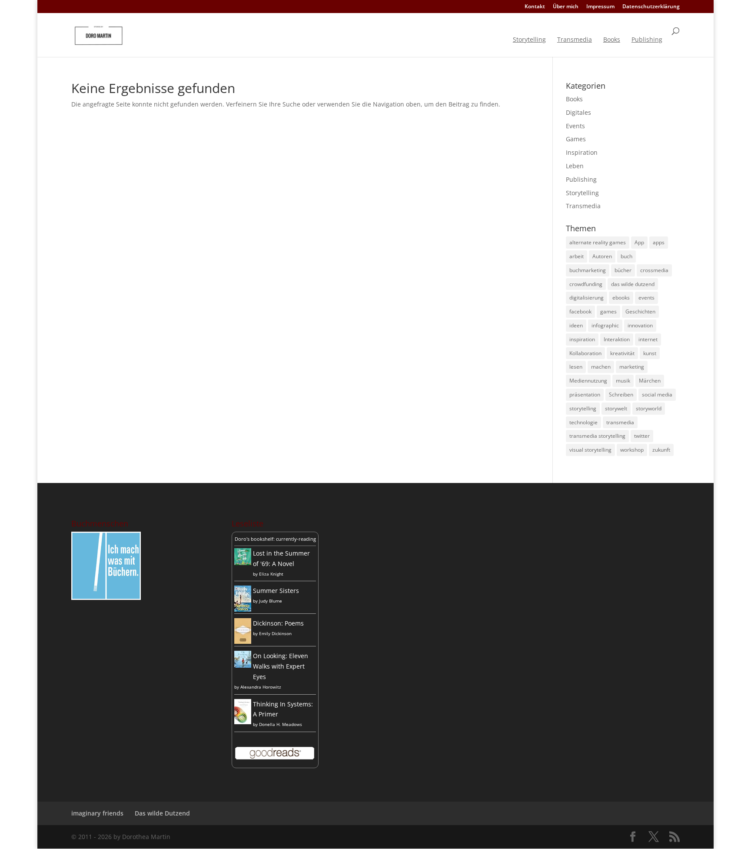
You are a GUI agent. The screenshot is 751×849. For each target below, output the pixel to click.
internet (648, 339)
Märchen (650, 380)
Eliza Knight (271, 574)
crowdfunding (585, 284)
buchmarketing (587, 270)
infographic (605, 325)
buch (626, 256)
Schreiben (621, 394)
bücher (623, 270)
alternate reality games (597, 242)
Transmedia (574, 40)
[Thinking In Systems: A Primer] (242, 722)
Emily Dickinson (275, 633)
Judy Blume (270, 601)
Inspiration (582, 152)
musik (623, 380)
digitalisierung (586, 297)
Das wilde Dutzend (162, 813)
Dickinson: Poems (278, 623)
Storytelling (529, 40)
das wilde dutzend (633, 284)
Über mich (565, 7)
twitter (642, 435)
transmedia (620, 422)
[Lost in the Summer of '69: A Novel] (242, 563)
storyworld (648, 408)
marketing (631, 366)
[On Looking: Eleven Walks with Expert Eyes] (242, 665)
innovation (640, 325)
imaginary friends (97, 813)
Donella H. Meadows (280, 724)
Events (575, 126)
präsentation (584, 394)
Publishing (646, 40)
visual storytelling (590, 449)
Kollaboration (585, 353)
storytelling (582, 408)
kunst (649, 353)
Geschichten (640, 311)
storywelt (616, 408)
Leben (575, 166)
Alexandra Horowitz (260, 687)
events (646, 297)
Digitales (578, 112)
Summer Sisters (276, 590)
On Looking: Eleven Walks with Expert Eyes (280, 666)
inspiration (582, 339)
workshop (632, 449)
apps (659, 242)
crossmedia (654, 270)
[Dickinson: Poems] (242, 641)
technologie (583, 422)
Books (611, 40)
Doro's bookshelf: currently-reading (275, 539)
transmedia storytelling (597, 435)
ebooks (621, 297)
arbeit (576, 256)
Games (576, 139)
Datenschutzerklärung (651, 7)
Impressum (600, 7)
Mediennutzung (588, 380)
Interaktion (617, 339)
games (608, 311)
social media (657, 394)
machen (601, 366)
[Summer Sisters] (242, 609)
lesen (575, 366)
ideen (576, 325)
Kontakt (535, 7)
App (639, 242)
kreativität (622, 353)
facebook (580, 311)
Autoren (602, 256)
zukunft (661, 449)
